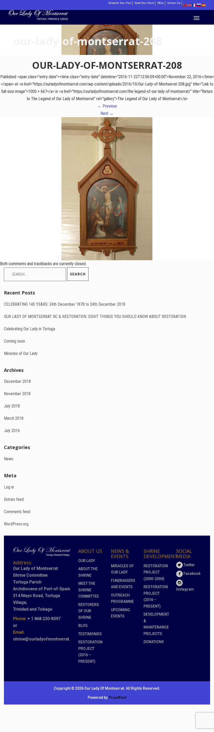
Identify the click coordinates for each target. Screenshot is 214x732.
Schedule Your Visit (120, 3)
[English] (189, 4)
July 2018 (12, 406)
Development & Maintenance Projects (156, 624)
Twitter (189, 565)
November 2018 (17, 393)
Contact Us (173, 3)
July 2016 (12, 430)
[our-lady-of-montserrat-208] (107, 188)
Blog (83, 625)
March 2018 (13, 418)
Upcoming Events (120, 613)
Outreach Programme (122, 598)
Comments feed (17, 511)
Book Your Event (144, 3)
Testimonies (90, 634)
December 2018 (17, 381)
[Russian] (199, 4)
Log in (9, 487)
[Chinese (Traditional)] (185, 4)
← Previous (107, 106)
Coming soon (14, 341)
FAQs (160, 3)
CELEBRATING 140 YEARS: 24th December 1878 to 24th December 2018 (64, 304)
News (8, 458)
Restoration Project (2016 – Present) (90, 651)
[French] (194, 4)
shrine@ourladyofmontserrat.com (46, 639)
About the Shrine (88, 572)
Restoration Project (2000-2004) (156, 572)
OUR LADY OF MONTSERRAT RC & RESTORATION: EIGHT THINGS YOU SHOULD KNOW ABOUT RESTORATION (95, 316)
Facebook (191, 573)
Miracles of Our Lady (21, 353)
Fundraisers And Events (123, 583)
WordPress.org (16, 523)
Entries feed (14, 499)
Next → (107, 113)
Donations (154, 642)
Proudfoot (117, 697)
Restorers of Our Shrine (88, 611)
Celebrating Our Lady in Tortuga (29, 328)
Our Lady (86, 561)
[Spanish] (203, 4)
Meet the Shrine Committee (88, 589)
